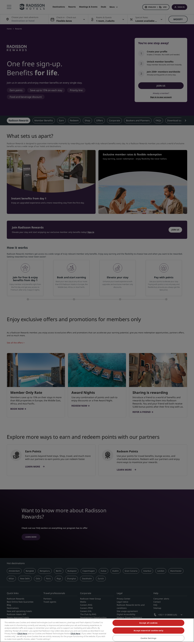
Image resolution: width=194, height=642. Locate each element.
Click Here (22, 633)
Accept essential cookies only (148, 630)
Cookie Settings (148, 638)
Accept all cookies (148, 623)
